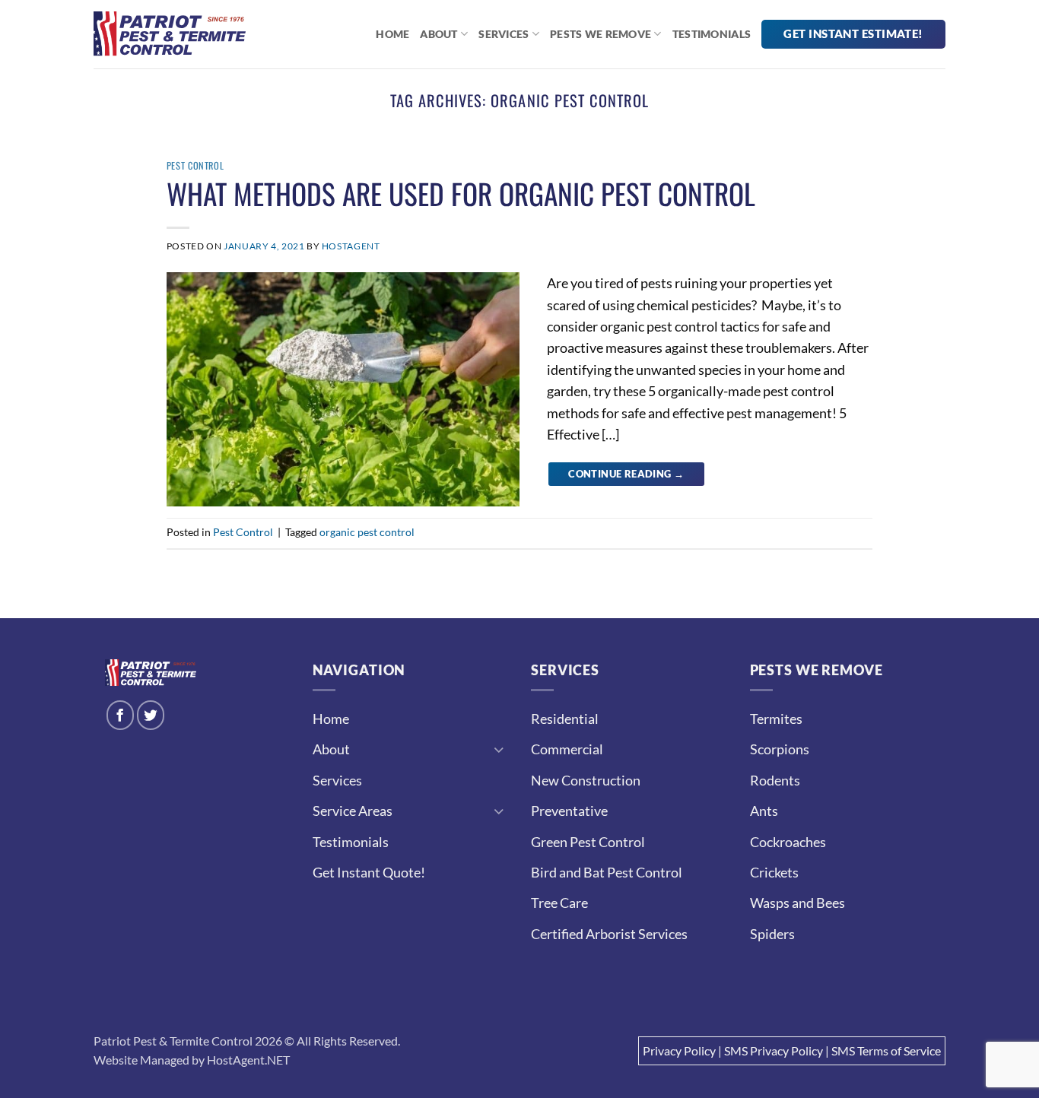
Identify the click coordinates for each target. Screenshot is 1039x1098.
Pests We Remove (600, 33)
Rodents (775, 780)
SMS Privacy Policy (773, 1050)
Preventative (569, 810)
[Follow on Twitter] (151, 715)
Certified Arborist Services (609, 933)
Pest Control (195, 165)
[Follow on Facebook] (120, 715)
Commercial (567, 749)
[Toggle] (499, 749)
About (438, 33)
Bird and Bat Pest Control (606, 872)
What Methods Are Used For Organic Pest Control (461, 193)
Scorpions (779, 749)
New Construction (585, 780)
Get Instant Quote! (369, 872)
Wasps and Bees (797, 902)
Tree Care (559, 902)
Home (392, 33)
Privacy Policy (679, 1050)
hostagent (351, 246)
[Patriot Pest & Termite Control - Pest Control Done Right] (170, 34)
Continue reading (626, 474)
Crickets (774, 872)
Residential (565, 718)
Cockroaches (788, 841)
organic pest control (367, 531)
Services (503, 33)
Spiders (772, 933)
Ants (764, 810)
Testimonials (711, 33)
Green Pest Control (588, 841)
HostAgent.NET (248, 1059)
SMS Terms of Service (886, 1050)
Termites (776, 718)
